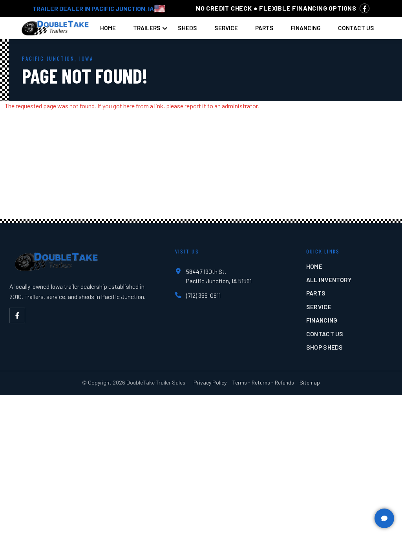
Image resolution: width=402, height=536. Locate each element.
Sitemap (310, 382)
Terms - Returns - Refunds (263, 382)
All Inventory (329, 279)
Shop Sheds (324, 347)
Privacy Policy (210, 382)
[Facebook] (17, 315)
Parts (264, 27)
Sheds (187, 27)
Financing (306, 27)
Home (108, 27)
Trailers (147, 27)
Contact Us (356, 27)
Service (226, 27)
